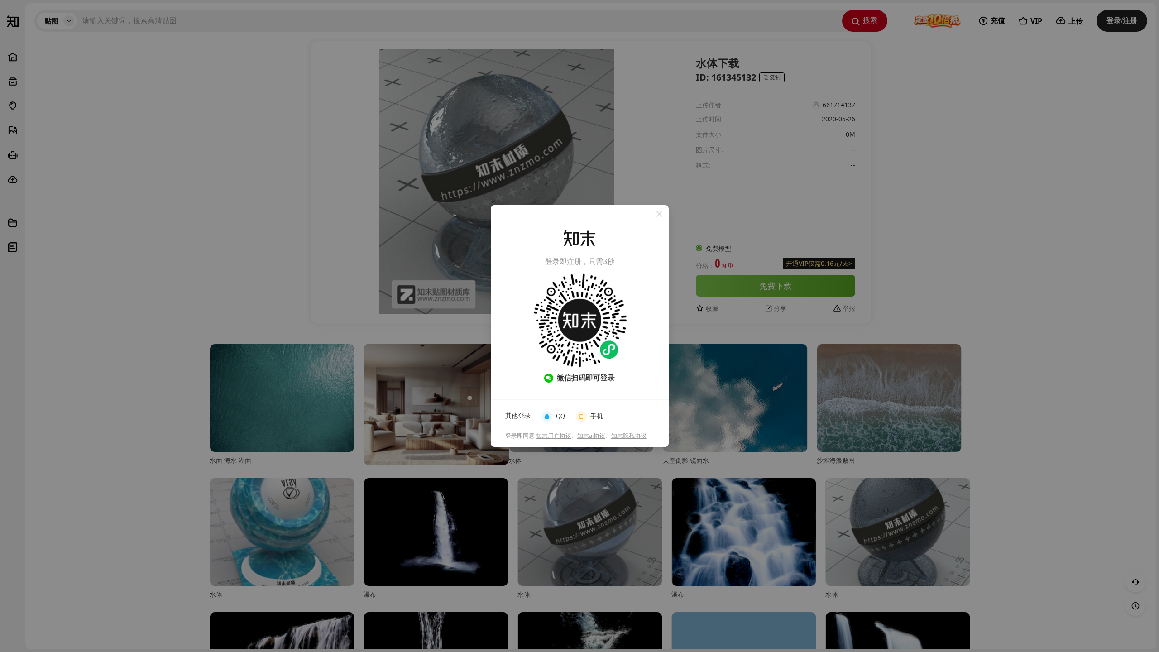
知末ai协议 (591, 435)
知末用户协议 (553, 435)
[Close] (659, 214)
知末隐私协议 (629, 435)
